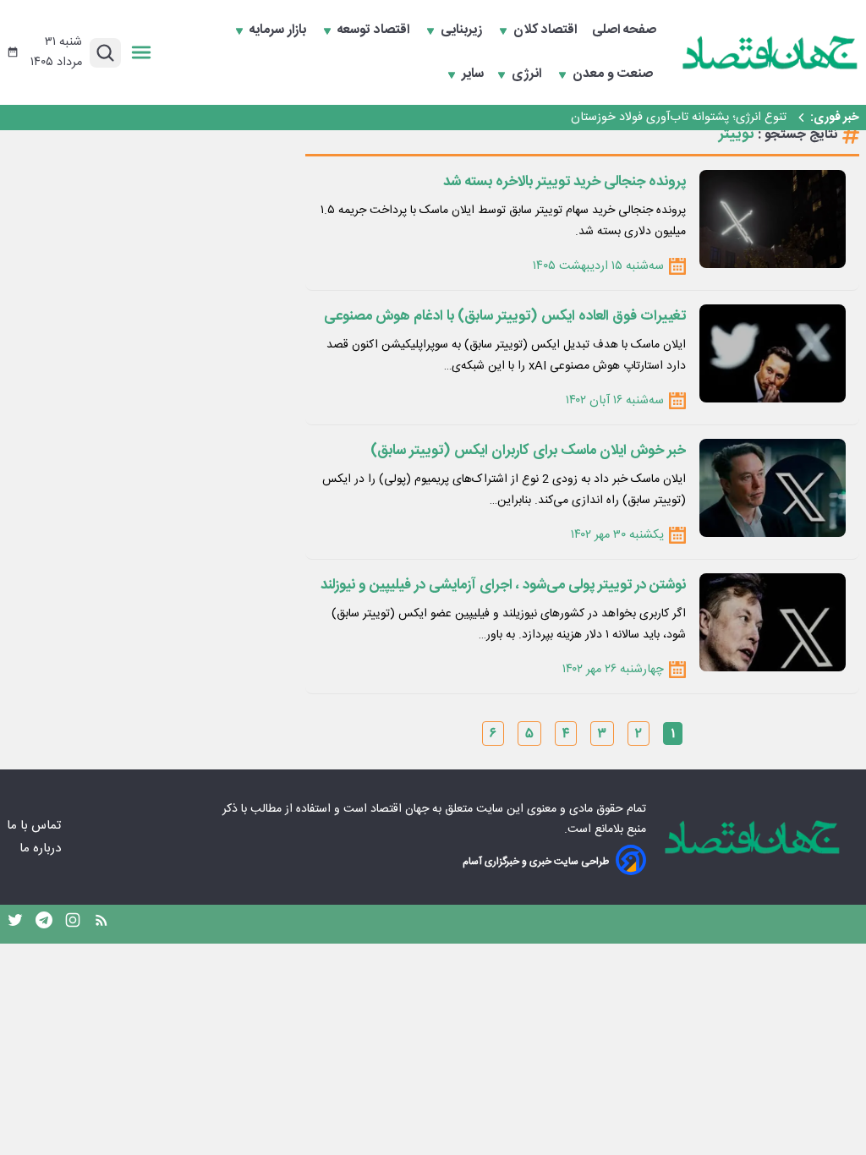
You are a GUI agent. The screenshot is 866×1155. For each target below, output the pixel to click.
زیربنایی (463, 30)
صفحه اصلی (624, 30)
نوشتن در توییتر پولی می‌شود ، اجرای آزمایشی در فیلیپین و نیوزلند (503, 585)
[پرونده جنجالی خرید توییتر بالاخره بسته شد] (772, 219)
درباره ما (41, 848)
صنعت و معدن (614, 74)
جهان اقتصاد (399, 809)
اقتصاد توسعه (375, 30)
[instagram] (72, 924)
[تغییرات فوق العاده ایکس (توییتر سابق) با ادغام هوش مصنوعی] (772, 353)
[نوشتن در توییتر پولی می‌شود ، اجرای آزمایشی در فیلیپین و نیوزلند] (772, 622)
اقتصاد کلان (546, 30)
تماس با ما (35, 825)
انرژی (528, 74)
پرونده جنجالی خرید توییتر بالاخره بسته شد (564, 182)
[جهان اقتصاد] (770, 52)
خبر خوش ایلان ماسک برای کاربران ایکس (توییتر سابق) (528, 451)
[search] (105, 53)
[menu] (141, 52)
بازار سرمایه (279, 30)
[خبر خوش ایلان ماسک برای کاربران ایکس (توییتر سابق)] (772, 488)
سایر (473, 74)
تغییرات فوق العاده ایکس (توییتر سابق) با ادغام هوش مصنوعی (505, 316)
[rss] (101, 924)
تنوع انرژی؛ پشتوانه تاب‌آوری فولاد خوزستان (679, 117)
